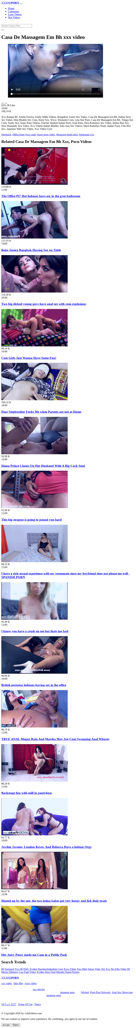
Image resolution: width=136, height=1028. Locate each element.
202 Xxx (105, 969)
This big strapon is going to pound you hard (31, 519)
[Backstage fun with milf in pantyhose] (34, 780)
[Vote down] (6, 103)
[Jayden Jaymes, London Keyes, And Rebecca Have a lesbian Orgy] (34, 834)
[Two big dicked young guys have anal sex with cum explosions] (34, 291)
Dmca (37, 1004)
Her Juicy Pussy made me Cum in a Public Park (34, 955)
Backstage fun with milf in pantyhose (26, 793)
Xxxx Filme (70, 969)
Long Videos (15, 14)
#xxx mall (30, 134)
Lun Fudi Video (27, 972)
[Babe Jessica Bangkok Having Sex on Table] (34, 237)
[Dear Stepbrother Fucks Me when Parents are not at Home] (34, 399)
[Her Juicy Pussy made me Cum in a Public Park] (34, 942)
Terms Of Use (25, 1004)
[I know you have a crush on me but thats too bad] (34, 618)
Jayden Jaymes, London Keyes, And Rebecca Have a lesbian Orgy (46, 847)
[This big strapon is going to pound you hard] (34, 507)
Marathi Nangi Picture (67, 972)
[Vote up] (2, 103)
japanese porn (67, 992)
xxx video (6, 983)
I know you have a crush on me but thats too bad (34, 631)
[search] (2, 29)
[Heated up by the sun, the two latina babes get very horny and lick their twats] (34, 888)
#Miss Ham (18, 134)
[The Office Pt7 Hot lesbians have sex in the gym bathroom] (34, 183)
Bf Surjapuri (7, 969)
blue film (18, 983)
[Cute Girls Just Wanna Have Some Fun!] (34, 345)
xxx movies (39, 989)
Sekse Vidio (94, 969)
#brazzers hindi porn (67, 134)
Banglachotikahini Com (50, 969)
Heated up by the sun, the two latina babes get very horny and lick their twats (54, 901)
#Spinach (6, 134)
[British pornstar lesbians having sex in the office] (34, 672)
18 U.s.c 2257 (8, 1004)
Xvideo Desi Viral (46, 972)
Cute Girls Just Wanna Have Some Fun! (28, 358)
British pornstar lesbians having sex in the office (33, 685)
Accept (6, 1025)
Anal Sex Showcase (122, 992)
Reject (16, 1025)
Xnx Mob (82, 969)
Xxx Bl (19, 969)
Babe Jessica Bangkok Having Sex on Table (31, 250)
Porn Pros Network (100, 992)
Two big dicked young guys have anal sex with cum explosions (43, 304)
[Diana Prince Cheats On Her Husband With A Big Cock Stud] (34, 453)
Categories (13, 11)
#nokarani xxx (86, 134)
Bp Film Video (119, 969)
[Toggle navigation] (21, 3)
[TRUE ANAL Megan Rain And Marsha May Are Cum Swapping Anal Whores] (34, 726)
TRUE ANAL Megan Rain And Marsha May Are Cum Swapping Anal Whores (55, 739)
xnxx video (30, 983)
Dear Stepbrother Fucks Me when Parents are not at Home (41, 412)
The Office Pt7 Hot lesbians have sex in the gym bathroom (40, 196)
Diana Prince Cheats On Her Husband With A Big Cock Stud (43, 466)
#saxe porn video (46, 134)
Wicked (85, 992)
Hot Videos (14, 17)
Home (11, 8)
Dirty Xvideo (30, 969)
